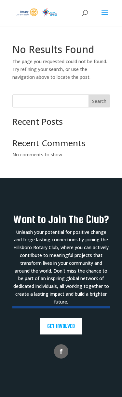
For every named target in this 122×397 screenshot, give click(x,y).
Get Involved (61, 326)
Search (99, 101)
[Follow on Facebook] (61, 351)
